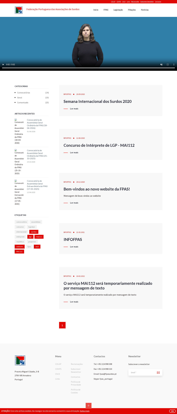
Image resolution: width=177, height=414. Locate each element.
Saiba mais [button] (84, 411)
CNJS (123, 1)
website (19, 246)
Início (95, 9)
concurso (20, 227)
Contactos (158, 1)
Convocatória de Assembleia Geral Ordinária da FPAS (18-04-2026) (37, 124)
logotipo (31, 227)
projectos (32, 242)
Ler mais (74, 108)
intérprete (20, 237)
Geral (33, 97)
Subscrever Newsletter (147, 1)
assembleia (35, 222)
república (20, 242)
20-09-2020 (80, 94)
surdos (34, 232)
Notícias (145, 9)
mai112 (39, 237)
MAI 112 (19, 251)
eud (37, 246)
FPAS (106, 9)
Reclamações (135, 1)
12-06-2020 (80, 138)
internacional (21, 232)
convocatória (21, 222)
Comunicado (33, 102)
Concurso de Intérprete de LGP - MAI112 (99, 145)
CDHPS (119, 1)
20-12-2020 (80, 182)
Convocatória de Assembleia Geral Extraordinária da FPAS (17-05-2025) (37, 185)
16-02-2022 (80, 276)
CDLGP (113, 1)
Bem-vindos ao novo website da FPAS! (97, 189)
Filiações (132, 9)
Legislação (118, 9)
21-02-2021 (80, 232)
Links (128, 1)
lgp (30, 237)
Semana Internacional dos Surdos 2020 (98, 101)
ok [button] (172, 411)
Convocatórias (33, 92)
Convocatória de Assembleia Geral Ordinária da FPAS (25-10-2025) (37, 154)
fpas (29, 246)
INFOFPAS (67, 94)
